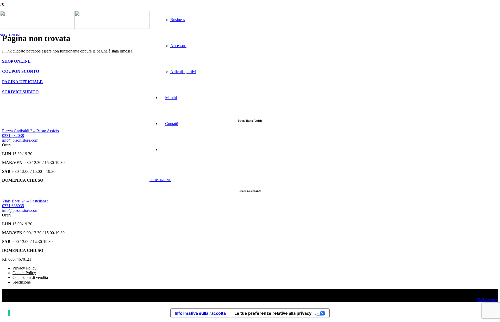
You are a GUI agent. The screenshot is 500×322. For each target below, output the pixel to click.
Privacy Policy (24, 268)
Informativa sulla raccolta (200, 313)
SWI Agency (487, 300)
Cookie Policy (24, 273)
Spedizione (21, 282)
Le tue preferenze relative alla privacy (272, 313)
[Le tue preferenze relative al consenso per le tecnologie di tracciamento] (9, 313)
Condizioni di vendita (30, 277)
